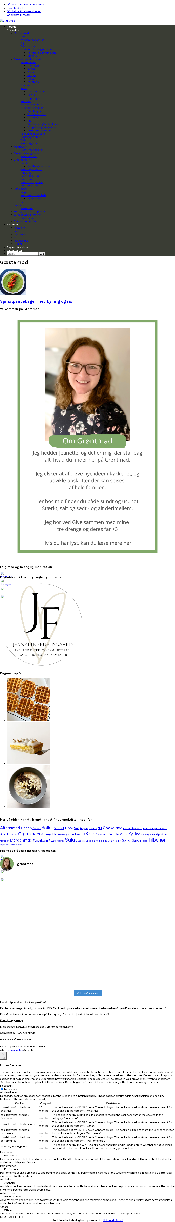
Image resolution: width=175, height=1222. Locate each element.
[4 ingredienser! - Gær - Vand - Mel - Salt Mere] (73, 905)
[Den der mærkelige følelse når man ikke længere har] (43, 904)
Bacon (26, 827)
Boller (47, 827)
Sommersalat (114, 840)
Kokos (124, 834)
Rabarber (60, 841)
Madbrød (146, 834)
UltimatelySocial (113, 1220)
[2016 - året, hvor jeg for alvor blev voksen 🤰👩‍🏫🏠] (131, 885)
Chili (100, 828)
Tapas (144, 841)
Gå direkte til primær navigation (26, 4)
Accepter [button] (29, 1050)
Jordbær (75, 834)
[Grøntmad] (7, 20)
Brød (69, 828)
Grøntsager (29, 833)
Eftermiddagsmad (152, 828)
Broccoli (59, 828)
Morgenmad (21, 840)
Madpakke (159, 834)
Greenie (13, 834)
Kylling (135, 834)
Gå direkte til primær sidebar (24, 11)
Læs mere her (14, 1050)
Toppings (5, 844)
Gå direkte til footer (18, 14)
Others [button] (4, 1206)
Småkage (81, 841)
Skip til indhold (15, 8)
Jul (83, 834)
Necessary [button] (6, 1085)
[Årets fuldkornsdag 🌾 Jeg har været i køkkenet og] (161, 931)
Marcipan (4, 840)
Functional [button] (6, 1152)
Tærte (12, 845)
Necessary (10, 1089)
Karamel (103, 834)
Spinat (126, 840)
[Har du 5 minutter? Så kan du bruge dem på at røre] (14, 893)
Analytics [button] (5, 1179)
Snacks (89, 840)
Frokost (164, 828)
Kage (91, 833)
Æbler (19, 844)
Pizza (52, 840)
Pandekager (40, 840)
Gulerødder (49, 834)
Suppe (136, 840)
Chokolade (113, 827)
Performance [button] (8, 1165)
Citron (126, 828)
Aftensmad (10, 827)
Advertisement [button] (9, 1193)
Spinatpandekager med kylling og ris (36, 301)
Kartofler (113, 834)
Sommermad (100, 840)
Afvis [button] (3, 1050)
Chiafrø (93, 828)
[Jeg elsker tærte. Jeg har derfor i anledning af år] (102, 929)
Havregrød (63, 834)
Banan (36, 828)
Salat (71, 840)
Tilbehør (157, 840)
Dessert (136, 828)
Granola (4, 834)
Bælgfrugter (81, 828)
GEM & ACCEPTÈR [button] (12, 1217)
